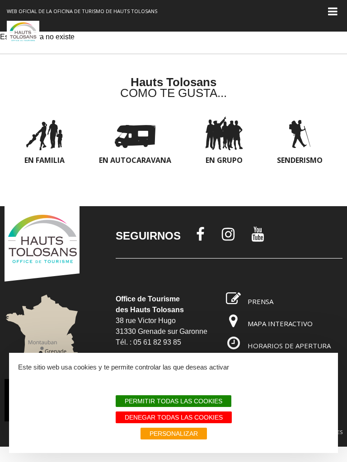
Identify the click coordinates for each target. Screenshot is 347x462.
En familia (44, 160)
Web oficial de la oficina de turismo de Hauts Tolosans (82, 11)
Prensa (260, 301)
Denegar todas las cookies (174, 417)
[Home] (23, 36)
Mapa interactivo (280, 323)
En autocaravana (135, 160)
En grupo (224, 160)
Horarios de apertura (289, 345)
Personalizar (174, 433)
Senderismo (300, 160)
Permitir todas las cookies (173, 401)
